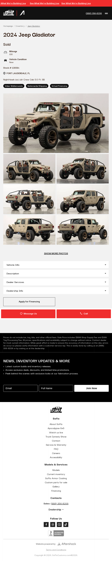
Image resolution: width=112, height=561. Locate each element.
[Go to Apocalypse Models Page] (22, 13)
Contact (56, 440)
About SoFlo (56, 424)
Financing (56, 490)
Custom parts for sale (56, 482)
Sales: (56, 503)
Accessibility (56, 457)
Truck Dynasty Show (56, 436)
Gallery (56, 486)
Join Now (91, 388)
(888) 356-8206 (94, 13)
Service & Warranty (56, 444)
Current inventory (56, 474)
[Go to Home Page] (8, 13)
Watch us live (56, 432)
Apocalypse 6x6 (56, 428)
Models (56, 470)
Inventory (20, 25)
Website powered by (46, 543)
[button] (56, 264)
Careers (56, 453)
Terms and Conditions (56, 549)
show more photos (56, 253)
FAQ (56, 449)
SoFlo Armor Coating (56, 478)
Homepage (8, 25)
